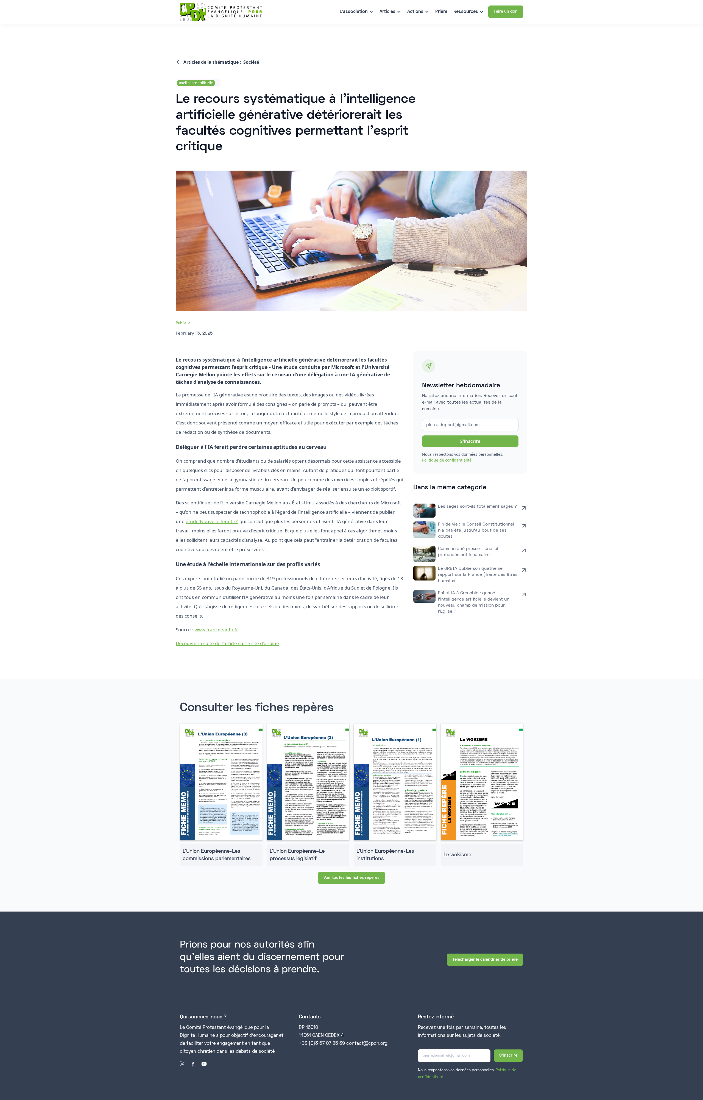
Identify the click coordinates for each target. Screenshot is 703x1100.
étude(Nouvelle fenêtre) (212, 521)
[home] (221, 12)
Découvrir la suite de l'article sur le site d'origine (227, 643)
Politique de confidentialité (447, 460)
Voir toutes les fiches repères (351, 878)
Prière (441, 12)
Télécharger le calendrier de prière (485, 960)
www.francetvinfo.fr (216, 629)
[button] (356, 12)
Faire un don (506, 11)
